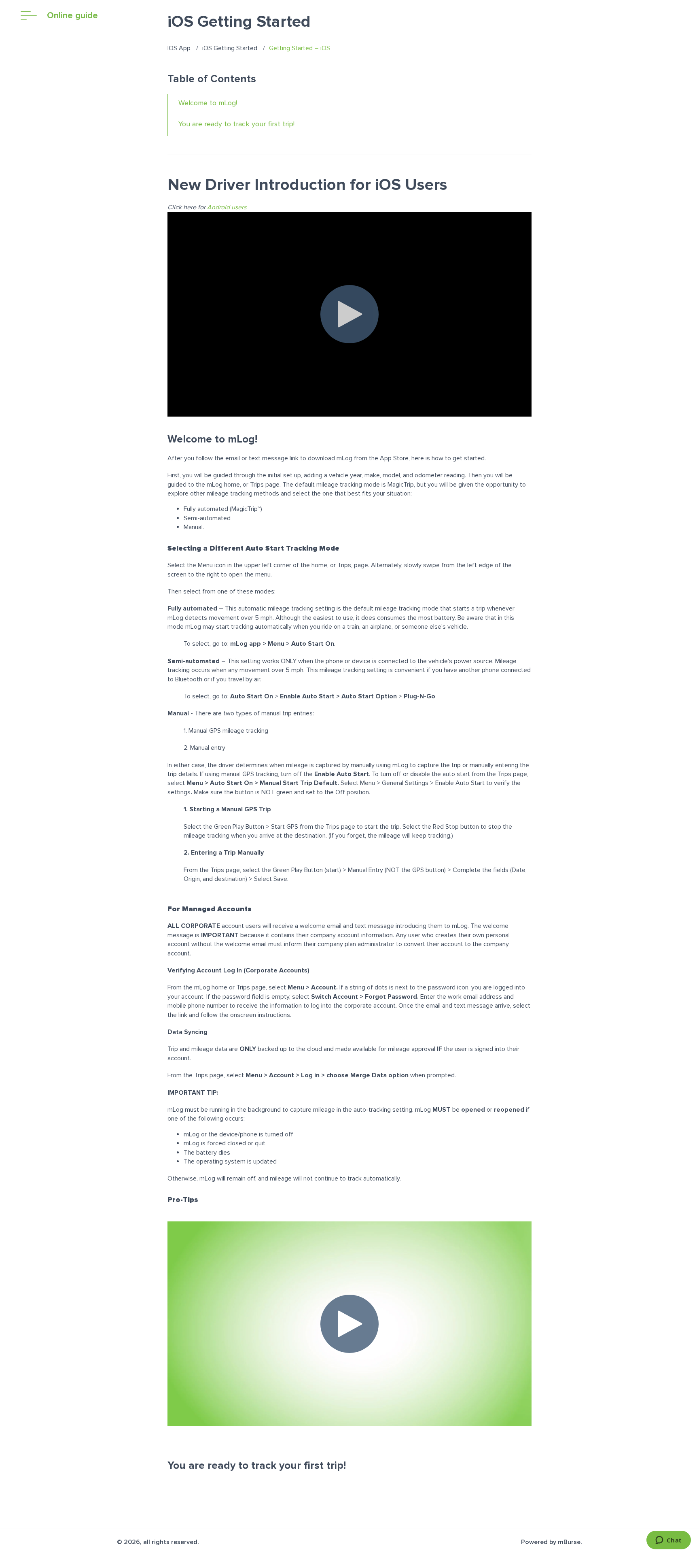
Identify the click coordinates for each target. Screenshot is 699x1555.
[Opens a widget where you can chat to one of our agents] (668, 1541)
